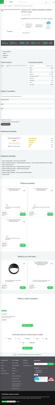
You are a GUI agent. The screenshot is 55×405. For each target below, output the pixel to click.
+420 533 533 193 (38, 370)
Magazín (2, 365)
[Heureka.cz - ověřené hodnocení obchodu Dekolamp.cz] (48, 25)
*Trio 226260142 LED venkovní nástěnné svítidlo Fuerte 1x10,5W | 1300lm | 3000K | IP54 (41, 281)
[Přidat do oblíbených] (14, 188)
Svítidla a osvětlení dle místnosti (9, 162)
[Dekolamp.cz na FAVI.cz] (51, 381)
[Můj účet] (49, 2)
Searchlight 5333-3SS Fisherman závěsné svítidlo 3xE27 (12, 239)
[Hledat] (42, 2)
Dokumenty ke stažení (5, 373)
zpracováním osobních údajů (12, 121)
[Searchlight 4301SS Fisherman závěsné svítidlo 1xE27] (41, 197)
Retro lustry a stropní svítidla (19, 160)
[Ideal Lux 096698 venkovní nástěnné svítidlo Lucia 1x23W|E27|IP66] (14, 270)
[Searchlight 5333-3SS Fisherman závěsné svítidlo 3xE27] (14, 228)
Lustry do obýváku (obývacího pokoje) (39, 162)
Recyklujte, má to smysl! (16, 381)
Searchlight (4, 314)
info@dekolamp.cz (38, 26)
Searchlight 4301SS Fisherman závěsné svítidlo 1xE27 (41, 208)
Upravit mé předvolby (11, 401)
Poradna (2, 368)
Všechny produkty (6, 174)
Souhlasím (4, 401)
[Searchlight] (11, 32)
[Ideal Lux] (27, 339)
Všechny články (27, 325)
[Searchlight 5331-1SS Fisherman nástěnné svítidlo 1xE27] (14, 197)
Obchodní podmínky (15, 365)
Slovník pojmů (3, 370)
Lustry (5, 5)
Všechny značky (27, 348)
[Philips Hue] (32, 343)
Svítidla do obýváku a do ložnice (23, 162)
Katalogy (13, 373)
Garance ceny (14, 370)
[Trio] (18, 339)
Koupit (22, 214)
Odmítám (17, 401)
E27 (52, 72)
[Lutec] (37, 339)
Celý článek (4, 319)
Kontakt (2, 362)
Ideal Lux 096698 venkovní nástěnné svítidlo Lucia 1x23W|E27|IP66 (13, 281)
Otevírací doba (25, 362)
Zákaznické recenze (15, 388)
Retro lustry (10, 5)
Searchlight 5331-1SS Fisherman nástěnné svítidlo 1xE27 (12, 208)
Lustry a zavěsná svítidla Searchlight (24, 172)
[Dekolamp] (10, 2)
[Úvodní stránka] (1, 6)
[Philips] (9, 339)
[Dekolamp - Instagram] (37, 375)
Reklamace (14, 368)
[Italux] (46, 339)
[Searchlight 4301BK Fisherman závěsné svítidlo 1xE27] (11, 19)
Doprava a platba (15, 362)
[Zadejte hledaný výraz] (30, 2)
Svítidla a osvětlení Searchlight (8, 170)
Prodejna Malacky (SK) (27, 365)
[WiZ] (23, 343)
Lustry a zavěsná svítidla (7, 160)
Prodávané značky (15, 378)
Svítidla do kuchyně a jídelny (23, 168)
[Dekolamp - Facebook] (35, 375)
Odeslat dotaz (5, 124)
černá (52, 67)
